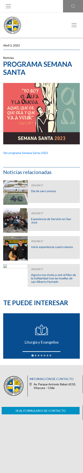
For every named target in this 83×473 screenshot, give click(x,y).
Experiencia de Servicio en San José (51, 220)
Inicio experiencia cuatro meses (52, 247)
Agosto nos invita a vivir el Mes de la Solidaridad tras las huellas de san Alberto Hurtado (53, 278)
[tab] (32, 355)
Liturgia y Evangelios (41, 342)
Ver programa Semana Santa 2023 (25, 153)
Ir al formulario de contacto (41, 410)
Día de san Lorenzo (43, 191)
